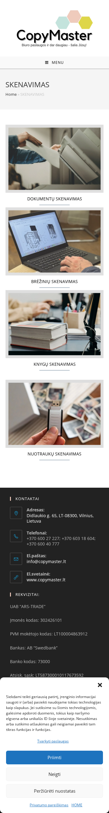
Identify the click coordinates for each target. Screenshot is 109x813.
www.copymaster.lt (46, 580)
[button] (100, 685)
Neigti (54, 774)
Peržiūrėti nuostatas (54, 791)
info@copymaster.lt (46, 561)
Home (11, 94)
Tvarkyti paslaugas (53, 741)
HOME (76, 805)
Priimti (54, 757)
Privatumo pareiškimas (49, 805)
